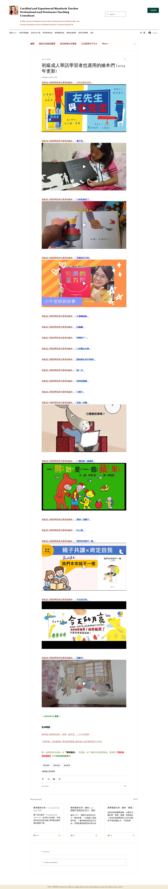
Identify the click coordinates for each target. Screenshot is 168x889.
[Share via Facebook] (43, 779)
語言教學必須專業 (68, 43)
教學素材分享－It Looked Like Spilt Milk (46, 809)
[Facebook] (141, 33)
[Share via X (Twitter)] (48, 779)
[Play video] (84, 108)
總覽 (32, 43)
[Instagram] (144, 33)
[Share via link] (60, 779)
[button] (36, 32)
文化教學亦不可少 (89, 43)
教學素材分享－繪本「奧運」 (121, 807)
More (105, 43)
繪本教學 (67, 765)
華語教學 (46, 765)
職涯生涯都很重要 (47, 43)
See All (135, 799)
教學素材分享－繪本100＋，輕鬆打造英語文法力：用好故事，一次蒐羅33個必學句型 (84, 809)
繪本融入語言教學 (48, 771)
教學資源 (56, 765)
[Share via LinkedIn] (54, 779)
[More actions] (125, 59)
